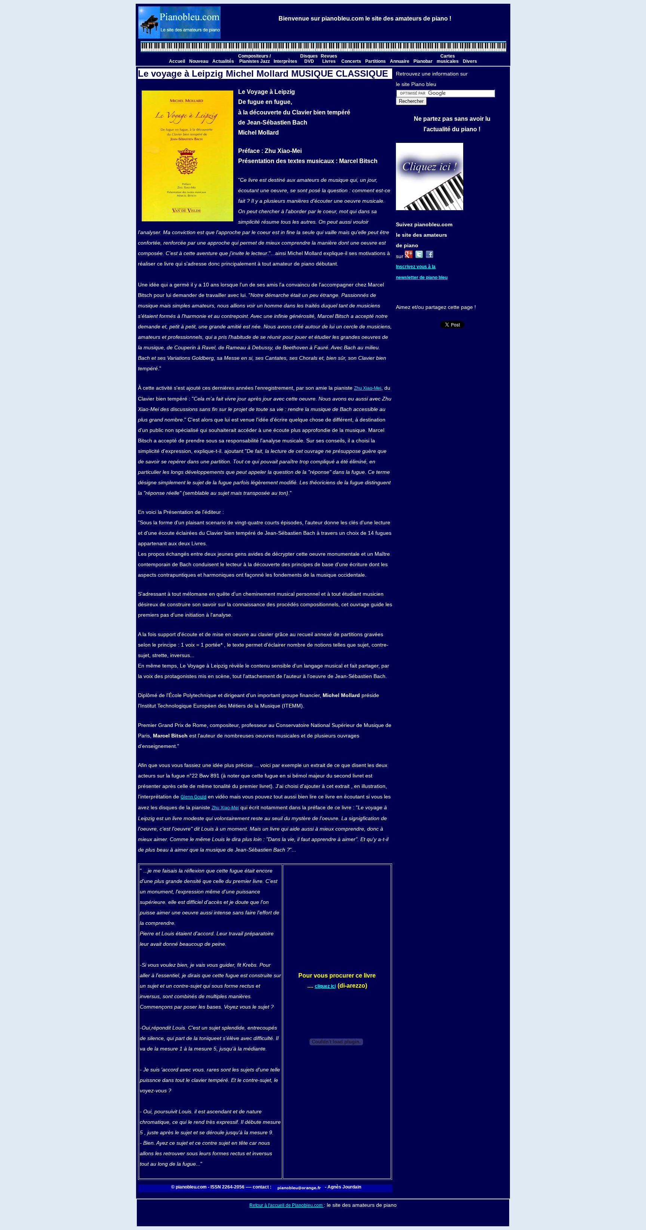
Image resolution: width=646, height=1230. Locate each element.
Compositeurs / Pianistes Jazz (254, 58)
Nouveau (198, 61)
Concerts (351, 61)
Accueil (177, 61)
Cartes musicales (448, 58)
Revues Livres (329, 58)
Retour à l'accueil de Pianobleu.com (286, 1205)
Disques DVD (309, 58)
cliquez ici (325, 986)
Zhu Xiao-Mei (367, 388)
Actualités (223, 61)
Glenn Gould (193, 797)
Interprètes (285, 61)
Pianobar (423, 61)
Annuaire (399, 61)
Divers (470, 61)
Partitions (375, 61)
